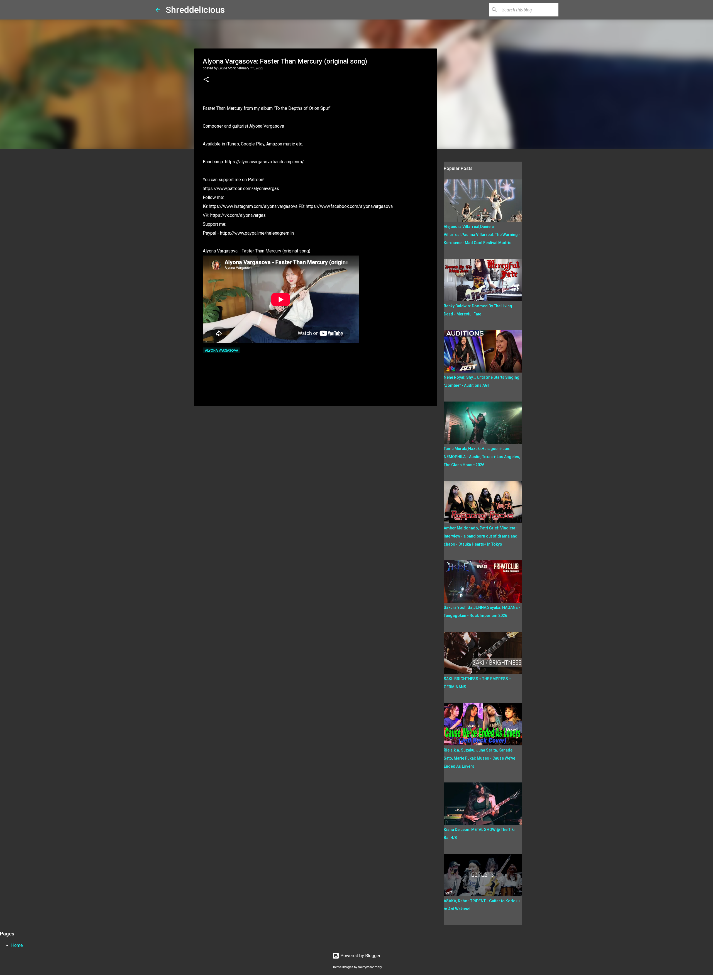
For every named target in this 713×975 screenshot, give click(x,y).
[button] (206, 80)
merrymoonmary (370, 967)
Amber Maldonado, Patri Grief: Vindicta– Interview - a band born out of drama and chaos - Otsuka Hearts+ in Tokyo (481, 536)
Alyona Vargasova (221, 350)
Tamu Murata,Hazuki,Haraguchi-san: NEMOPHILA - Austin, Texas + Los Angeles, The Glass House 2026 (482, 456)
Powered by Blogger (359, 955)
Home (17, 945)
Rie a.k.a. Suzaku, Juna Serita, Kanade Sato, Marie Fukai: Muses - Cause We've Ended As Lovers (479, 758)
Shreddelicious (195, 9)
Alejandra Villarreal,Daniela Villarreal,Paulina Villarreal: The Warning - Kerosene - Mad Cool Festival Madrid (482, 234)
